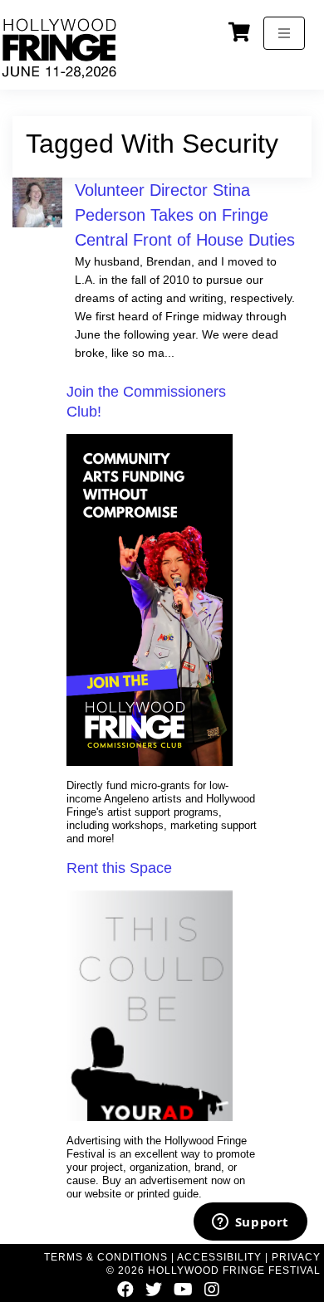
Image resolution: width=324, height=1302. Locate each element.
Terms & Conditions (106, 1257)
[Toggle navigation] (284, 33)
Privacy (296, 1257)
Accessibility (219, 1257)
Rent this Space (119, 868)
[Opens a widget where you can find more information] (250, 1223)
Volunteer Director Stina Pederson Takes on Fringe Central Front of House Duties (185, 215)
